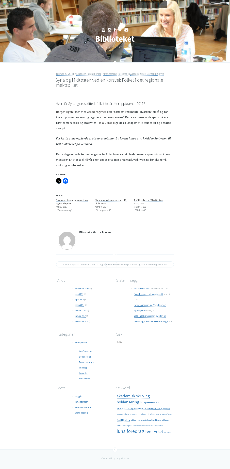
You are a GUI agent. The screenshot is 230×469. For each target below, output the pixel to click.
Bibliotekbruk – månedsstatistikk (148, 294)
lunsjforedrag (130, 431)
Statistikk (159, 4)
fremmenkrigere (123, 414)
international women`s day (161, 414)
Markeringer (84, 378)
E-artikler (142, 408)
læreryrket (154, 431)
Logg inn (79, 396)
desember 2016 (81, 321)
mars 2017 (79, 305)
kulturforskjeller (137, 426)
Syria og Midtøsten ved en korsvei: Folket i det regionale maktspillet (109, 82)
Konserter (83, 373)
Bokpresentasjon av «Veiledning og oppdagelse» (72, 201)
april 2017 (79, 299)
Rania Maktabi (106, 123)
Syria (161, 73)
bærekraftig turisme (124, 408)
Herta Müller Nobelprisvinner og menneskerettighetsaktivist (139, 264)
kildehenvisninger (123, 426)
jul (163, 420)
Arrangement (110, 73)
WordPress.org (81, 412)
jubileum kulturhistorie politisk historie (146, 420)
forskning (166, 408)
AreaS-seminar (85, 351)
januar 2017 (80, 316)
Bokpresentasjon (86, 362)
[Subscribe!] (115, 449)
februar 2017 (80, 310)
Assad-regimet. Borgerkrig (144, 73)
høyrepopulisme (135, 414)
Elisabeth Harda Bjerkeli (88, 73)
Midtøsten (167, 432)
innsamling (146, 414)
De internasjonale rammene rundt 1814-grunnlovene (86, 264)
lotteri (160, 426)
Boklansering (85, 356)
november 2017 (82, 288)
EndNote (156, 408)
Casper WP (106, 458)
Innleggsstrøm (81, 401)
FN (161, 408)
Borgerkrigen (64, 112)
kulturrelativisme (151, 426)
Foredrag (122, 73)
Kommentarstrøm (83, 407)
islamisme (123, 419)
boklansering (128, 402)
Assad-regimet (96, 112)
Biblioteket (115, 38)
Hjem (129, 4)
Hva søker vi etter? (142, 288)
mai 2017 (79, 294)
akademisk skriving (133, 396)
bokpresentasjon (151, 402)
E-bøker (150, 408)
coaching (135, 408)
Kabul (166, 420)
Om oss (143, 4)
